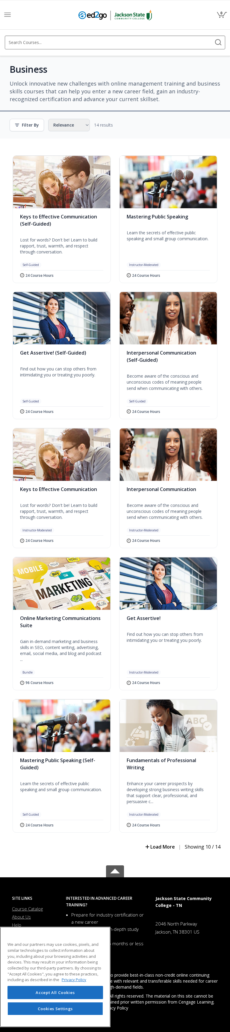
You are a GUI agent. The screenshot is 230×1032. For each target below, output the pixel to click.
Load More (162, 846)
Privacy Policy (115, 1008)
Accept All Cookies (55, 992)
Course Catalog (27, 909)
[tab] (34, 898)
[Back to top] (115, 870)
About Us (21, 917)
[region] (55, 977)
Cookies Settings (55, 1008)
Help (16, 925)
